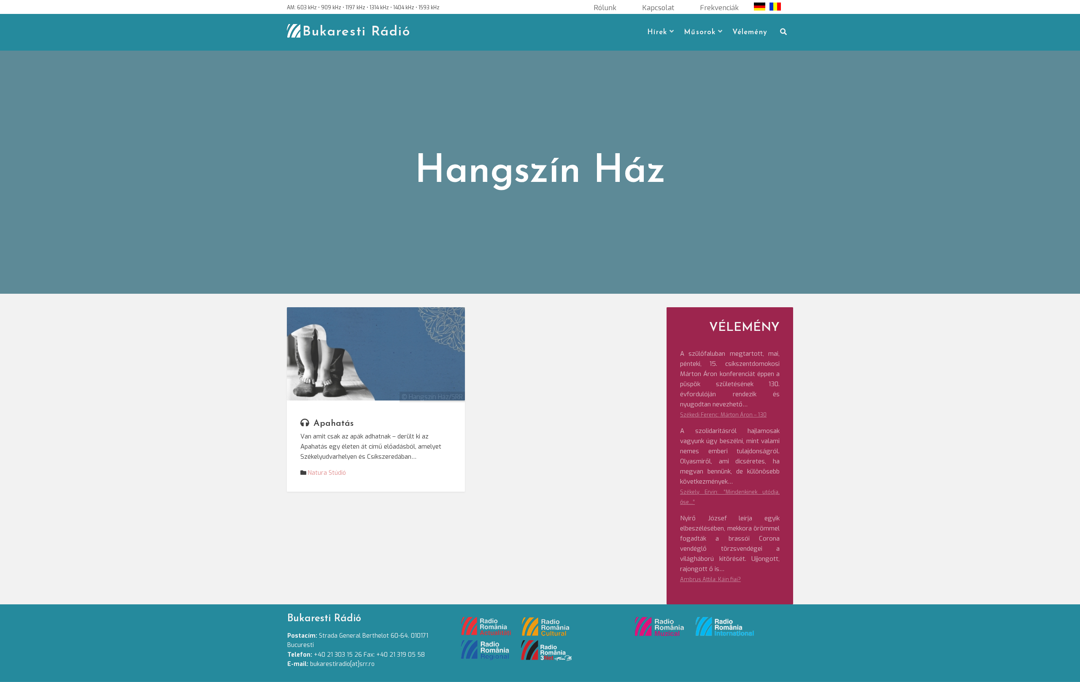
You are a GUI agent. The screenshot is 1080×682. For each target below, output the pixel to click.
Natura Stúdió (327, 473)
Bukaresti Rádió (356, 32)
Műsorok (700, 32)
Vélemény (749, 32)
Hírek (657, 32)
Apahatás (333, 423)
